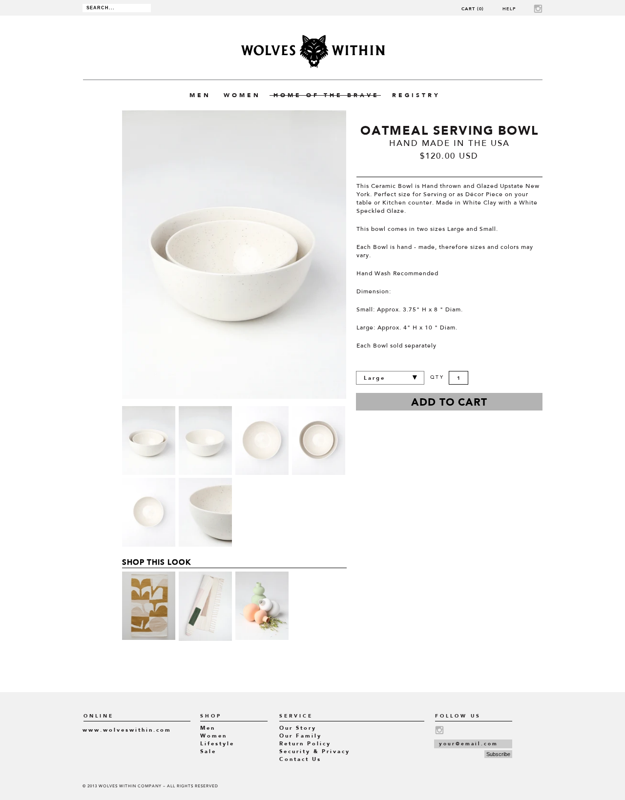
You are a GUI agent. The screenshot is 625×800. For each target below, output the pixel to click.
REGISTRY (416, 95)
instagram (538, 8)
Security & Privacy (314, 751)
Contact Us (300, 759)
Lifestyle (217, 743)
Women (213, 736)
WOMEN (242, 95)
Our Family (300, 736)
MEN (200, 95)
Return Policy (305, 743)
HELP (509, 8)
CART (472, 8)
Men (207, 728)
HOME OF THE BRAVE (326, 95)
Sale (208, 751)
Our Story (297, 728)
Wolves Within (313, 51)
